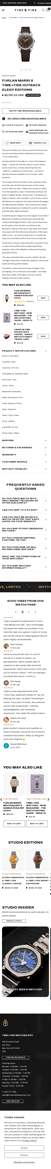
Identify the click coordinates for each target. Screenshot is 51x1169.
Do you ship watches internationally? (16, 567)
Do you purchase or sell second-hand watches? (19, 548)
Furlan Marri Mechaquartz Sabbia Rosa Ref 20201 (23, 294)
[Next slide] (48, 799)
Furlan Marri (10, 799)
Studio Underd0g (11, 874)
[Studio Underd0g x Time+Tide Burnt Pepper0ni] (37, 860)
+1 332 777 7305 (9, 1092)
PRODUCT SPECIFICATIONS (19, 351)
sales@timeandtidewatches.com (16, 1095)
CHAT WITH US (12, 1101)
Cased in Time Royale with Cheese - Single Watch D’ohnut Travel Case (23, 334)
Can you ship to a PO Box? (20, 510)
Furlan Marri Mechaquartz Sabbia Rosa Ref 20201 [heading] (13, 807)
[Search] (43, 10)
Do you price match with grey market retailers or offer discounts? (20, 500)
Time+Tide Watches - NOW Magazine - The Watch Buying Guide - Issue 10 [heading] (36, 808)
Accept (24, 1148)
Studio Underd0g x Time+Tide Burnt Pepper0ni (37, 880)
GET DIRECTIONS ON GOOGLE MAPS (26, 119)
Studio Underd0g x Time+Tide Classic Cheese (13, 880)
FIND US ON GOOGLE (15, 1057)
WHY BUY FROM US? (14, 469)
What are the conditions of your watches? (21, 557)
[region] (25, 799)
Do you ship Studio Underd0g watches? (22, 529)
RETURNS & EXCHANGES (17, 447)
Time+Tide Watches (36, 799)
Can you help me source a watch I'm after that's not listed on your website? (20, 519)
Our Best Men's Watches (23, 989)
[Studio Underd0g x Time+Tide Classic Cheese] (13, 860)
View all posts (14, 921)
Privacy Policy (30, 1140)
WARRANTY (9, 455)
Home (4, 17)
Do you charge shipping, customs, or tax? (19, 539)
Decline (24, 1155)
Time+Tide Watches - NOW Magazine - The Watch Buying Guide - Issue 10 (23, 315)
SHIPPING (8, 440)
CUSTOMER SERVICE (14, 462)
